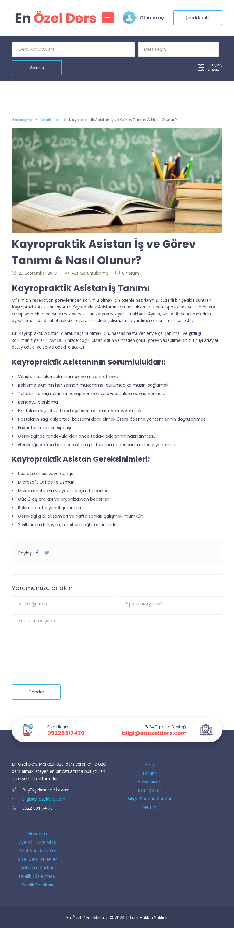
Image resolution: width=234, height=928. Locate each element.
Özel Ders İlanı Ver (37, 851)
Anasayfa (22, 120)
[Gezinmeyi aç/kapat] (108, 17)
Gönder (36, 692)
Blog (149, 765)
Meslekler (50, 120)
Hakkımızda (149, 782)
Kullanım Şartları (38, 868)
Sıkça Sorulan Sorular (150, 799)
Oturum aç (152, 18)
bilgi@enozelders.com (154, 733)
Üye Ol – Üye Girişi (37, 842)
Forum (150, 773)
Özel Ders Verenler (37, 859)
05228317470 (66, 733)
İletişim (149, 807)
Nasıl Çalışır (149, 790)
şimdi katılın (198, 18)
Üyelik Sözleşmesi (37, 876)
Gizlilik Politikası (37, 885)
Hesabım (37, 834)
